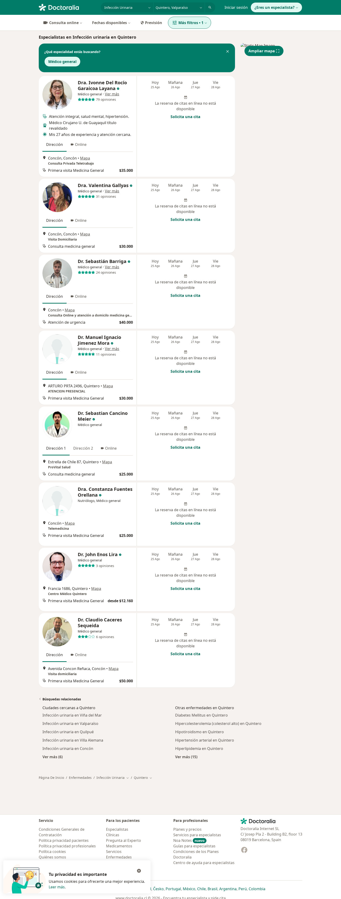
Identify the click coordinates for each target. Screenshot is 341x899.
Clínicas (112, 834)
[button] (227, 52)
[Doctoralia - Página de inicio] (68, 6)
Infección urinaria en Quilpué (68, 731)
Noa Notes (189, 840)
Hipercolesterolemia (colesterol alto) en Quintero (218, 723)
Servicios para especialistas (197, 834)
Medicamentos (119, 846)
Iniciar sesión (236, 7)
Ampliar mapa (261, 50)
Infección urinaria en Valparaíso (70, 723)
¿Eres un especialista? (274, 7)
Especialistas (117, 829)
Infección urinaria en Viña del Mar (72, 715)
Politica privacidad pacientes (64, 840)
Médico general (62, 61)
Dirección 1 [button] (56, 448)
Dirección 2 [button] (83, 448)
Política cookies (52, 851)
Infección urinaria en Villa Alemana (72, 740)
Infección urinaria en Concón (67, 748)
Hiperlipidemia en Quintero (199, 748)
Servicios (114, 851)
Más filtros (190, 22)
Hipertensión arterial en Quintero (204, 740)
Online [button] (81, 144)
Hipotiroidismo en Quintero (199, 731)
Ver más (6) (52, 756)
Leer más (57, 887)
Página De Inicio (51, 777)
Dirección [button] (54, 144)
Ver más (112, 94)
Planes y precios (187, 829)
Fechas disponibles (109, 22)
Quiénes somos (52, 857)
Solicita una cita (185, 116)
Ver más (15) (186, 756)
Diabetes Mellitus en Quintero (201, 715)
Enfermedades (80, 777)
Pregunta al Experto (123, 840)
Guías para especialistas (194, 846)
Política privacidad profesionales (67, 846)
